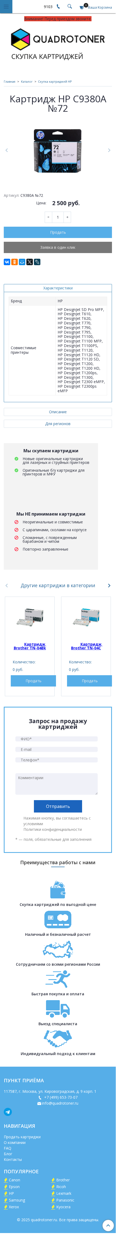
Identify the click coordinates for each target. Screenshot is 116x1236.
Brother (63, 1179)
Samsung (17, 1200)
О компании (15, 1142)
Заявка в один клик (57, 247)
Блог (8, 1153)
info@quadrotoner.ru (60, 1103)
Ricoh (61, 1186)
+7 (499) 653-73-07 (60, 1097)
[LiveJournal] (37, 262)
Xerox (14, 1206)
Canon (14, 1179)
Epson (14, 1186)
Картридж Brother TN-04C (87, 646)
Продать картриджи (22, 1136)
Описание (58, 411)
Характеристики (58, 287)
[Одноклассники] (14, 262)
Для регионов (58, 423)
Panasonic (65, 1200)
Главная (9, 81)
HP (11, 1193)
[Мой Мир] (22, 262)
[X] (29, 262)
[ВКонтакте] (7, 262)
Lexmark (63, 1193)
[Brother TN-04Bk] (30, 618)
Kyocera (63, 1206)
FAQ (7, 1148)
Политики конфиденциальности (52, 829)
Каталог (27, 81)
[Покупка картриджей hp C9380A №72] (58, 150)
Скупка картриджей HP (55, 81)
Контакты (13, 1159)
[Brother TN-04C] (86, 618)
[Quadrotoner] (58, 43)
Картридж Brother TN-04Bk (30, 646)
